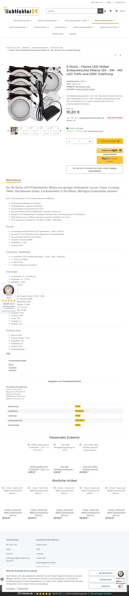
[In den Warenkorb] (8, 63)
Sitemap (39, 553)
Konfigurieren (106, 579)
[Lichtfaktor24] (21, 11)
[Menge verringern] (69, 141)
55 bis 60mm (80, 420)
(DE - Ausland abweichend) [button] (93, 131)
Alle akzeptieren (106, 573)
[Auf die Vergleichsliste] (50, 69)
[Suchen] (100, 11)
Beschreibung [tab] (13, 180)
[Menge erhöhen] (90, 141)
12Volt (78, 406)
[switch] (120, 586)
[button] (105, 11)
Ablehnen (106, 586)
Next (60, 130)
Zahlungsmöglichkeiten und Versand (18, 559)
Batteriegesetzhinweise (46, 562)
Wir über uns (97, 2)
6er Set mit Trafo (83, 86)
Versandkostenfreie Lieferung (91, 118)
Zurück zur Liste (14, 47)
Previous (8, 130)
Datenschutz (23, 588)
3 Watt (78, 416)
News (109, 2)
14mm (78, 425)
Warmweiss (79, 411)
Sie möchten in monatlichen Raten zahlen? (95, 169)
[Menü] (124, 571)
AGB (38, 549)
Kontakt (9, 553)
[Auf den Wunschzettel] (57, 69)
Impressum (10, 588)
